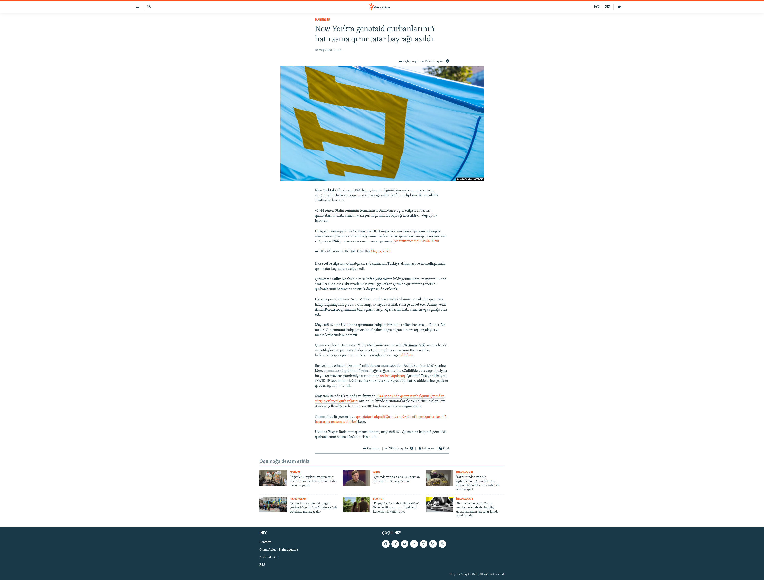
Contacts (265, 542)
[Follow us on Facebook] (386, 544)
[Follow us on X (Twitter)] (395, 544)
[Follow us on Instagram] (423, 544)
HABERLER (322, 20)
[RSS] (433, 544)
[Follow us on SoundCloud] (414, 544)
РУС (596, 6)
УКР (608, 6)
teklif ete (406, 355)
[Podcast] (442, 544)
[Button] (407, 61)
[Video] (620, 7)
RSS (262, 565)
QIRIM (376, 472)
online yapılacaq (392, 376)
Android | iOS (268, 557)
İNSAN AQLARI (464, 472)
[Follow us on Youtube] (404, 544)
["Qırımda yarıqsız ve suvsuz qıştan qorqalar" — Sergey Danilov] (356, 478)
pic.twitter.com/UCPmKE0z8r (416, 241)
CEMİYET (295, 472)
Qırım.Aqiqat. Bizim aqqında (278, 550)
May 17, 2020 (381, 251)
